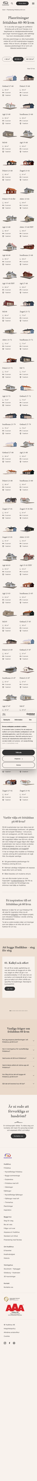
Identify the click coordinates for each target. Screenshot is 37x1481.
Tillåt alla (18, 752)
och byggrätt (23, 849)
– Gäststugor (8, 1187)
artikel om (6, 849)
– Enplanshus (8, 1179)
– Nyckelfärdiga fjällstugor (13, 1195)
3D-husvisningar (9, 1276)
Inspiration (7, 1210)
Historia (6, 1258)
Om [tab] (30, 719)
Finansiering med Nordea (13, 1240)
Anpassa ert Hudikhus (12, 1232)
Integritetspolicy (9, 1328)
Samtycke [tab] (6, 719)
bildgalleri (14, 914)
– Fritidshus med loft (11, 1183)
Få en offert (22, 3)
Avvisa (18, 765)
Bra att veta (8, 1224)
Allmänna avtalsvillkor (11, 1332)
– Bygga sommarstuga (12, 1176)
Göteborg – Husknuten (12, 1273)
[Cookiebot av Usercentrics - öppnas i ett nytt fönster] (26, 714)
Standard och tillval (11, 1236)
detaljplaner (14, 849)
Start (3, 10)
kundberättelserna (17, 881)
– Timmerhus (8, 1202)
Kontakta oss (18, 1136)
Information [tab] (18, 719)
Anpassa (17, 759)
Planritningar (8, 1206)
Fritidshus (7, 1168)
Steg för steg (8, 1221)
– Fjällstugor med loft (11, 1198)
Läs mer (10, 989)
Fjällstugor (7, 1191)
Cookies (7, 1336)
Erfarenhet (7, 1250)
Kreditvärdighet (9, 1254)
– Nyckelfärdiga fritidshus (13, 1172)
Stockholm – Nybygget (12, 1269)
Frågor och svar (9, 1228)
